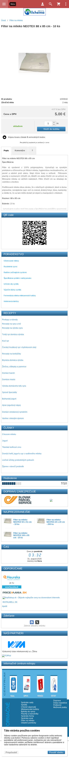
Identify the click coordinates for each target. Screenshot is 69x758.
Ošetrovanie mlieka (11, 261)
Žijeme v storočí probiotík (13, 466)
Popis (6, 150)
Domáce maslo (8, 379)
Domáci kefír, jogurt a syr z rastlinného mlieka (21, 454)
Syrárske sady (27, 702)
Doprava (57, 700)
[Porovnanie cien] (15, 593)
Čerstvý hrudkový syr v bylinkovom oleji (19, 347)
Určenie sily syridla (11, 284)
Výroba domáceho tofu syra (14, 386)
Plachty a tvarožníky (29, 714)
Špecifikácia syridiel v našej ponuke (17, 278)
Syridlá (24, 705)
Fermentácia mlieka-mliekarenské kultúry (20, 295)
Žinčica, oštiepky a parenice (14, 366)
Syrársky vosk (27, 718)
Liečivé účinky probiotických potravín (18, 460)
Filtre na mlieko (27, 720)
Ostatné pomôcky (28, 723)
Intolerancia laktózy (11, 301)
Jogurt (5, 441)
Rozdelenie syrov (10, 267)
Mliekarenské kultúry (30, 709)
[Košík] (59, 4)
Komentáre (20, 150)
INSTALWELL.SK (10, 602)
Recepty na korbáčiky (11, 354)
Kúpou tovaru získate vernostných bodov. (26, 137)
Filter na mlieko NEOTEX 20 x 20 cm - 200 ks (56, 522)
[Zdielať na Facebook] (32, 622)
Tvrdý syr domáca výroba (13, 334)
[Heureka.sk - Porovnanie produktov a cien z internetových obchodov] (11, 588)
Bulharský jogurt (9, 399)
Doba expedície (60, 703)
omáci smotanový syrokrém (15, 412)
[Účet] (43, 4)
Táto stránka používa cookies (22, 730)
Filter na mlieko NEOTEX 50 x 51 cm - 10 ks (22, 522)
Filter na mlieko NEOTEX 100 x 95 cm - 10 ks (21, 535)
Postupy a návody (10, 320)
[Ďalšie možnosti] (66, 4)
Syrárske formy (27, 716)
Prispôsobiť (11, 752)
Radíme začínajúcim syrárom (15, 272)
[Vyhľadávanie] (51, 4)
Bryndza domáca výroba (12, 360)
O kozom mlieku (9, 434)
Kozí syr (5, 341)
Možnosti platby (60, 707)
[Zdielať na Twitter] (37, 622)
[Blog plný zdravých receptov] (2, 602)
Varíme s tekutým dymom (13, 418)
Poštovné (57, 705)
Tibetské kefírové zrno (11, 447)
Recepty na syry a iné (11, 324)
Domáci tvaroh (8, 373)
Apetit (4, 606)
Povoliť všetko (56, 752)
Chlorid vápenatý (28, 707)
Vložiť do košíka (51, 129)
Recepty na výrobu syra (12, 328)
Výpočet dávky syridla (12, 290)
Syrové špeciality (9, 392)
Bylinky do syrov (28, 711)
